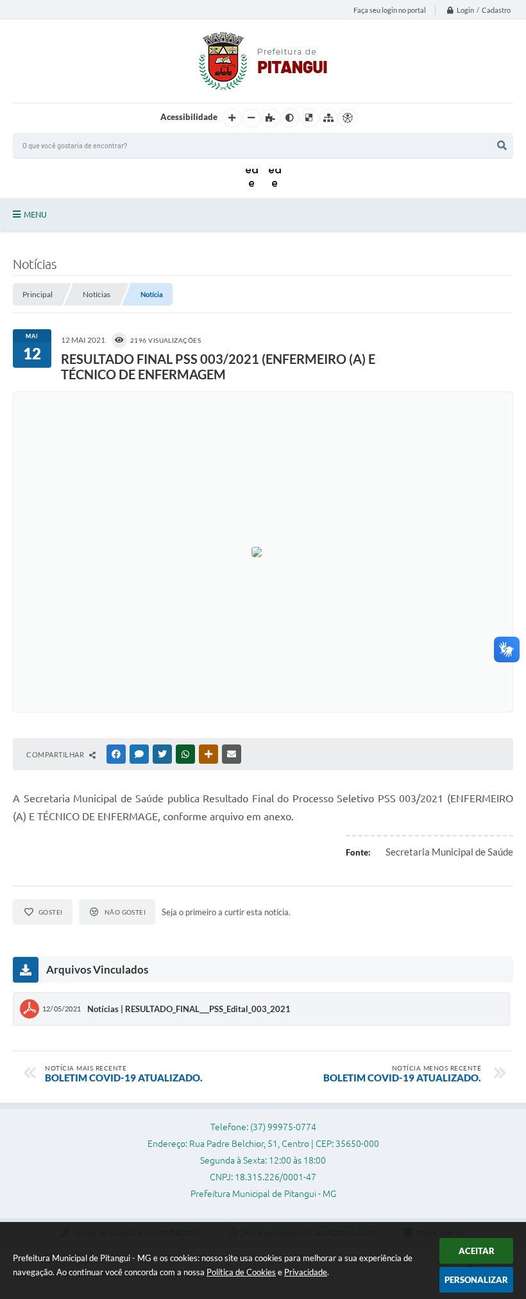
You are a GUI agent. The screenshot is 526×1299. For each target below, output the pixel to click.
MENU (35, 214)
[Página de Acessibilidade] (347, 118)
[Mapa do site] (328, 118)
